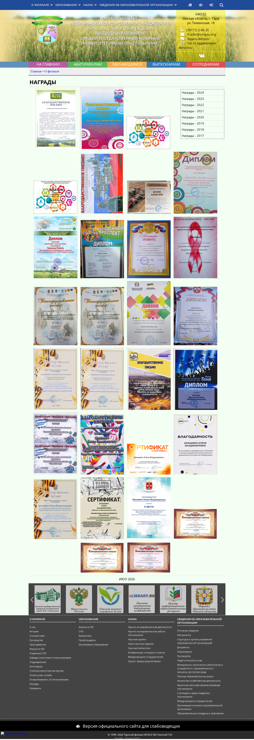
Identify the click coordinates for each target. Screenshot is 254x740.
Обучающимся (127, 64)
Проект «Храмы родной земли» (144, 661)
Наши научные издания (140, 643)
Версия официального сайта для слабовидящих (131, 726)
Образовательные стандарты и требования (200, 713)
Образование (66, 5)
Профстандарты (87, 640)
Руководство (36, 640)
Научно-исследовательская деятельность (150, 627)
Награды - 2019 (193, 123)
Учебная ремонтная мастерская (47, 670)
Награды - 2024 (193, 92)
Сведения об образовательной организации (136, 5)
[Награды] (55, 148)
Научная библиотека (139, 648)
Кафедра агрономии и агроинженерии (50, 657)
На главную (48, 64)
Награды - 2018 (193, 129)
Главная (36, 71)
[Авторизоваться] (210, 5)
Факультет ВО (37, 649)
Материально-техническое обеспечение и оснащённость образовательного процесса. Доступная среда (200, 668)
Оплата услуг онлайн (41, 675)
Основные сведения (187, 630)
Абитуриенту (184, 635)
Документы (183, 647)
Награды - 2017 (193, 136)
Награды (34, 684)
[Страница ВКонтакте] (201, 55)
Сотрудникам (205, 64)
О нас (33, 627)
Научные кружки (137, 639)
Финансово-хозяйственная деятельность (199, 680)
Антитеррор (36, 666)
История (34, 631)
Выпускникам (166, 64)
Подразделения (38, 662)
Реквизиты (35, 688)
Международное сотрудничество (145, 656)
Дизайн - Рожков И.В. (127, 738)
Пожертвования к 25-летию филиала (49, 679)
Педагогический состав (189, 660)
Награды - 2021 (193, 111)
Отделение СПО (38, 653)
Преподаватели (38, 644)
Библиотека (85, 635)
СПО (81, 631)
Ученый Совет (37, 635)
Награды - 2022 (193, 105)
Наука (88, 5)
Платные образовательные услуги (195, 676)
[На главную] (189, 5)
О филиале (40, 5)
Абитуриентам (88, 64)
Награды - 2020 (193, 117)
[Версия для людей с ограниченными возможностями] (200, 5)
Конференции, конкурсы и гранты (146, 652)
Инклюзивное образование (93, 644)
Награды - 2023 (193, 99)
